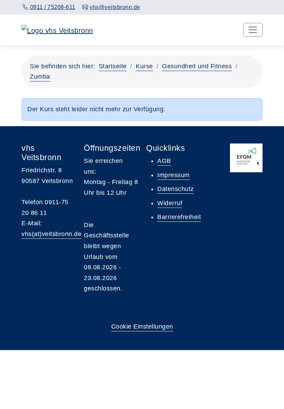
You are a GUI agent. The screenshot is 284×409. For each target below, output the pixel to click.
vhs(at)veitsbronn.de (51, 233)
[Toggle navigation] (253, 30)
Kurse (144, 66)
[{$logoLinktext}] (57, 30)
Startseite (113, 66)
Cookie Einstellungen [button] (142, 326)
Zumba (40, 76)
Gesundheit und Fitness (197, 66)
